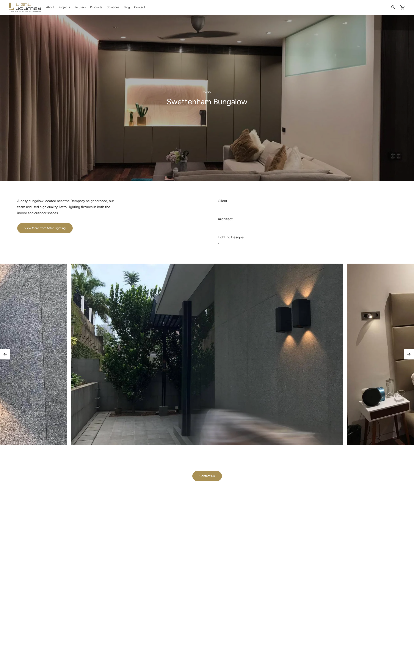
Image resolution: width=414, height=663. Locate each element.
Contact (139, 7)
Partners (80, 7)
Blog (127, 7)
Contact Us (207, 476)
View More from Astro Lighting (45, 228)
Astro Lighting (69, 207)
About (50, 7)
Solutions (113, 7)
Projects (64, 7)
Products (96, 7)
